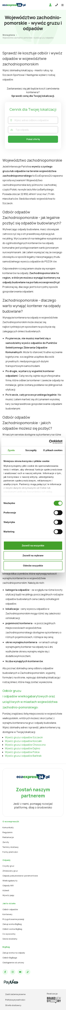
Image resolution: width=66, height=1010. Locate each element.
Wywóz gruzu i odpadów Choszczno (25, 744)
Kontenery (7, 914)
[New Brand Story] (54, 1000)
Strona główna (8, 35)
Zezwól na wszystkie (33, 545)
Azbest (5, 890)
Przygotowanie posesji (13, 919)
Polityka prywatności (15, 999)
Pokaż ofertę (33, 139)
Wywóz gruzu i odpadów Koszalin (23, 741)
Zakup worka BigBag (12, 924)
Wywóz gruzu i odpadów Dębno (22, 748)
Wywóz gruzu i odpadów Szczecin (24, 737)
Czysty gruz (8, 865)
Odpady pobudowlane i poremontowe (20, 875)
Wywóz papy (8, 895)
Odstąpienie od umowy (13, 962)
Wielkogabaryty (9, 880)
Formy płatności (10, 852)
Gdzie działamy (9, 938)
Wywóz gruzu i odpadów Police (22, 752)
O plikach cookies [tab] (52, 450)
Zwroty (5, 842)
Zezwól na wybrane (33, 555)
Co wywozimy (9, 933)
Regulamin (7, 832)
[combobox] (36, 120)
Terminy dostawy (10, 847)
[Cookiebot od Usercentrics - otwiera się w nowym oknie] (49, 442)
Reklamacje (8, 837)
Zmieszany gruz (10, 870)
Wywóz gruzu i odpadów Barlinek (23, 755)
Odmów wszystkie (33, 565)
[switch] (58, 512)
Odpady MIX (8, 885)
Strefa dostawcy (13, 1005)
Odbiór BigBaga (9, 957)
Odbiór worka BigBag (12, 929)
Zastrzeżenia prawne (15, 994)
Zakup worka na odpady (13, 952)
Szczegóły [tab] (31, 450)
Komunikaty (8, 827)
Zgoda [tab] (11, 450)
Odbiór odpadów (10, 909)
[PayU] (10, 982)
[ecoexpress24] (13, 5)
